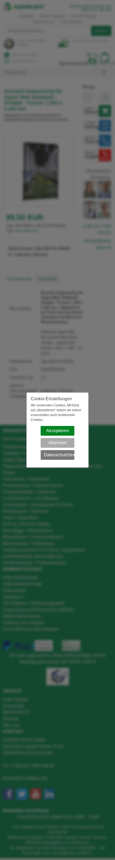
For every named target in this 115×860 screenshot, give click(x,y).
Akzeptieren (57, 430)
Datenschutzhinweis (59, 455)
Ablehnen (57, 442)
